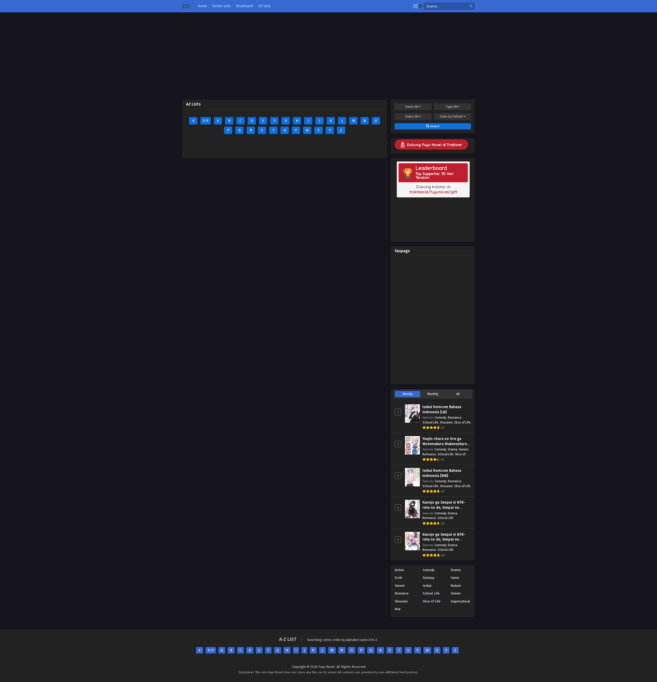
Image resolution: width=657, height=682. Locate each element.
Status (411, 116)
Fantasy (428, 578)
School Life (430, 422)
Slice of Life (462, 422)
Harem (463, 449)
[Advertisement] (328, 56)
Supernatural (460, 601)
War (398, 609)
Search (434, 126)
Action (399, 570)
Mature (456, 586)
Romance (454, 417)
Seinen (456, 593)
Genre (411, 107)
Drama (452, 449)
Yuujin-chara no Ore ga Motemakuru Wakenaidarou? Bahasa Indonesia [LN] (446, 444)
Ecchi (398, 578)
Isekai (427, 586)
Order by (451, 116)
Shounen (446, 422)
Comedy (440, 417)
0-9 (205, 121)
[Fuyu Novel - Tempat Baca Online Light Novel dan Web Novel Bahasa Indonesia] (186, 6)
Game (455, 578)
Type (451, 107)
